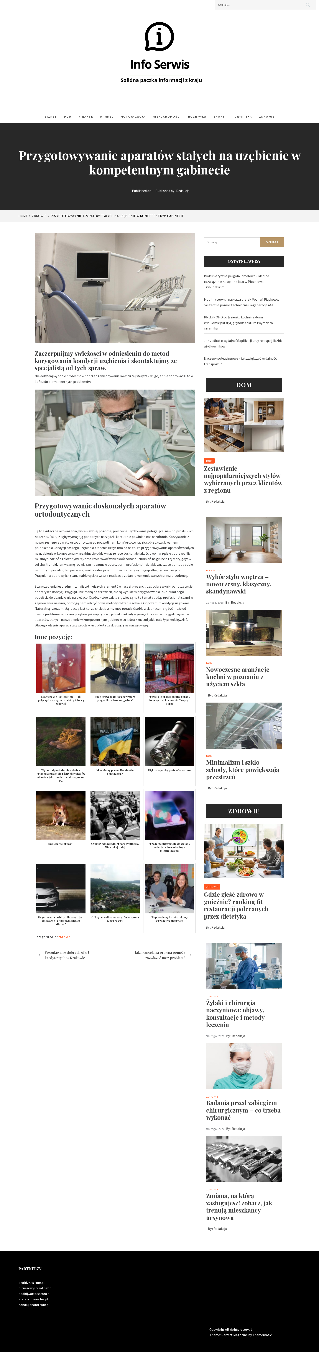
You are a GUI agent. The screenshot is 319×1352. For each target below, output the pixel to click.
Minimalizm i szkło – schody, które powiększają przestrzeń (242, 769)
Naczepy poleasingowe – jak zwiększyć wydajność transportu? (240, 361)
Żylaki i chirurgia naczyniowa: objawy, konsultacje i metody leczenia (235, 1014)
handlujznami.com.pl (34, 1305)
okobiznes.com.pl (31, 1282)
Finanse (86, 116)
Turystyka (242, 116)
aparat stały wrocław (74, 625)
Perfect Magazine (234, 1335)
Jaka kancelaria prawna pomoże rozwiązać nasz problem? (160, 955)
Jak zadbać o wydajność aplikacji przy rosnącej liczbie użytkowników (243, 343)
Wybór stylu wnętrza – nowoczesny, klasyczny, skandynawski (238, 583)
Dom (68, 116)
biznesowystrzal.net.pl (35, 1288)
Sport (219, 116)
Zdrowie (267, 116)
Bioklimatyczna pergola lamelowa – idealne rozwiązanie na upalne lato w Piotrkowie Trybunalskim (236, 281)
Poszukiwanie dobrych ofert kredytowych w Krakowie (67, 955)
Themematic (262, 1335)
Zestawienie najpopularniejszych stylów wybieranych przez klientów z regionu (243, 479)
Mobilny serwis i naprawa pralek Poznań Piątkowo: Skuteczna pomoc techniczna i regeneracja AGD (241, 302)
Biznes (51, 116)
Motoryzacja (133, 116)
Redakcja (182, 190)
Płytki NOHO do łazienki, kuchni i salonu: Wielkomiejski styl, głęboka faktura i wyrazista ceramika (238, 322)
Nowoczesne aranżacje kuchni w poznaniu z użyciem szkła (237, 676)
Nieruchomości (167, 116)
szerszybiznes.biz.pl (33, 1299)
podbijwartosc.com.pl (34, 1293)
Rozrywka (197, 116)
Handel (106, 116)
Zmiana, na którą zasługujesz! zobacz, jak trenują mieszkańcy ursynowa (239, 1206)
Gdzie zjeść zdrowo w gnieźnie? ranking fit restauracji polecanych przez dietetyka (236, 905)
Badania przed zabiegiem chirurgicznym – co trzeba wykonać (243, 1110)
